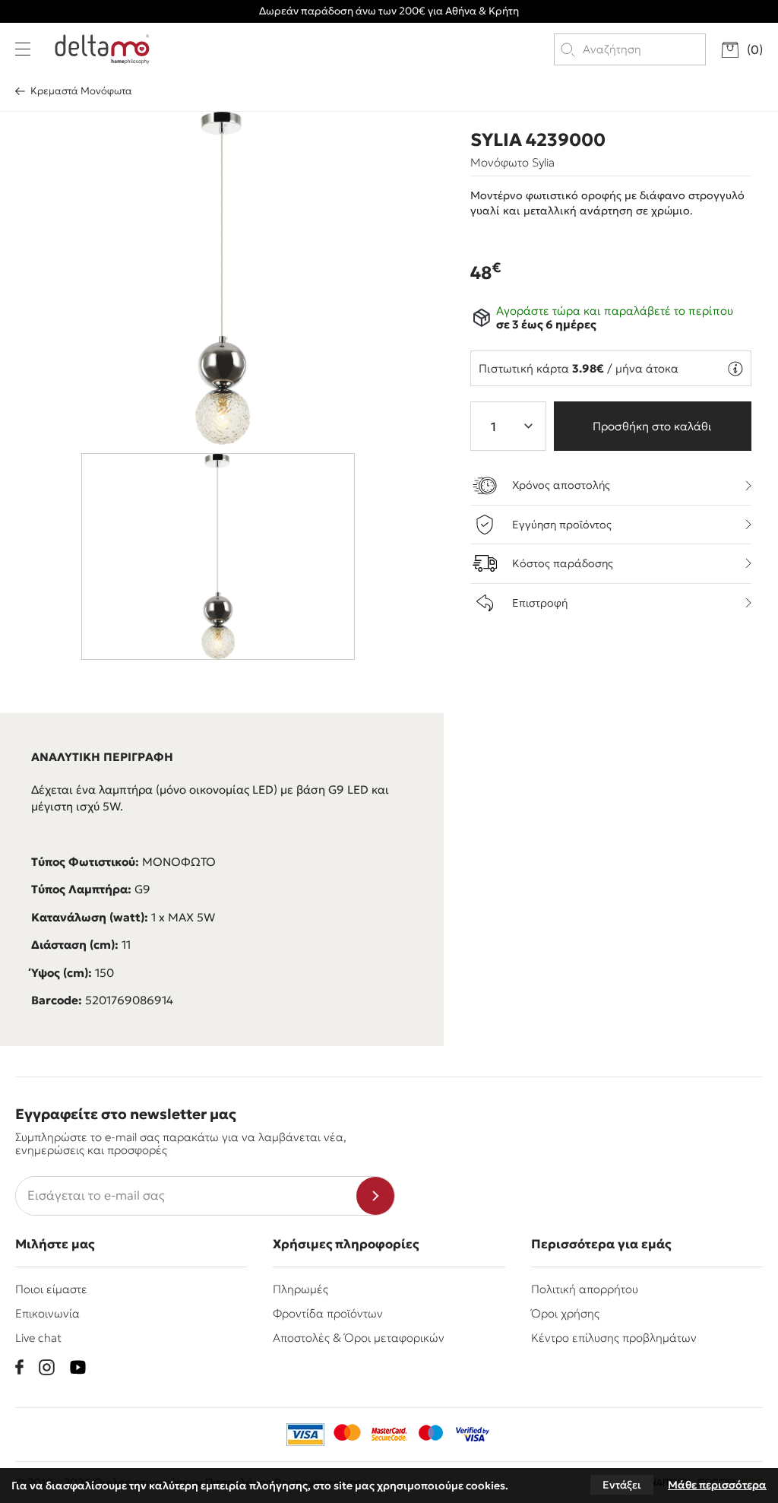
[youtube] (78, 1367)
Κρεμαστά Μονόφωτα (81, 90)
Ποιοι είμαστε (51, 1289)
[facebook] (19, 1367)
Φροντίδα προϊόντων (328, 1313)
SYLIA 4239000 (538, 140)
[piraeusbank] (473, 1434)
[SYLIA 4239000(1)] (222, 278)
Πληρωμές (300, 1289)
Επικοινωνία (47, 1313)
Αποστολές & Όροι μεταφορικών (358, 1337)
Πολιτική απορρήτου (584, 1289)
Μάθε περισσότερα (717, 1485)
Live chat (38, 1337)
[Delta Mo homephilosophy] (102, 49)
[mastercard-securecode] (389, 1434)
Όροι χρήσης (565, 1313)
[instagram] (47, 1367)
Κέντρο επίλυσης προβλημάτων (614, 1337)
